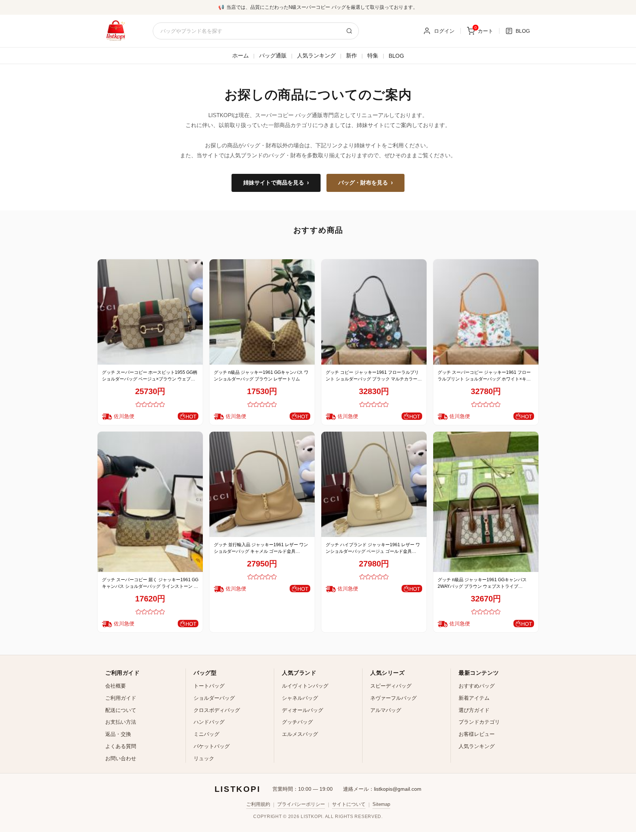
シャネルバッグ (300, 698)
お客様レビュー (477, 734)
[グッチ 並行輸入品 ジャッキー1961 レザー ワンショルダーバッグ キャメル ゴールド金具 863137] (262, 484)
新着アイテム (474, 698)
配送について (120, 710)
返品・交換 (118, 734)
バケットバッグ (212, 746)
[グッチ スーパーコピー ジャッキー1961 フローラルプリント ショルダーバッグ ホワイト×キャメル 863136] (485, 312)
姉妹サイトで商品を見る (276, 182)
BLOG (396, 56)
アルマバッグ (385, 710)
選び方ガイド (474, 710)
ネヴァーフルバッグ (393, 698)
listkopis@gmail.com (397, 789)
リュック (204, 758)
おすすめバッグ (477, 686)
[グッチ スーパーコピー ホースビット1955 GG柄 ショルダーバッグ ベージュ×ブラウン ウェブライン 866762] (150, 312)
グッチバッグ (297, 722)
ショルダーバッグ (214, 698)
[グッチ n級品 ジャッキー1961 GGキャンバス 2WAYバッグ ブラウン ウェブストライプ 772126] (485, 502)
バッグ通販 (273, 55)
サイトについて (348, 804)
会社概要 (115, 686)
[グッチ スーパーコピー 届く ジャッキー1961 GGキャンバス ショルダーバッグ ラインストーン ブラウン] (150, 502)
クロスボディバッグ (217, 710)
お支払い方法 (120, 722)
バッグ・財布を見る (365, 182)
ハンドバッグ (209, 722)
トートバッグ (209, 686)
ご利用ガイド (120, 698)
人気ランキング (316, 55)
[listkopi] (116, 31)
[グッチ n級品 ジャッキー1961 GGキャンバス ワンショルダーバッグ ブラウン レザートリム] (262, 312)
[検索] (349, 31)
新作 (351, 55)
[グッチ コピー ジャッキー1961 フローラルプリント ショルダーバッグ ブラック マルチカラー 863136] (374, 312)
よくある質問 (120, 746)
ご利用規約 (258, 804)
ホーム (240, 55)
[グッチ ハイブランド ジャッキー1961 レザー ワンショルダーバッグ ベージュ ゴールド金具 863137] (374, 484)
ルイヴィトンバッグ (305, 686)
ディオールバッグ (302, 710)
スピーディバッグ (390, 686)
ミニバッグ (206, 734)
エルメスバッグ (300, 734)
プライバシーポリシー (301, 804)
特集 (372, 55)
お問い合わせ (120, 758)
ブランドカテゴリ (479, 722)
